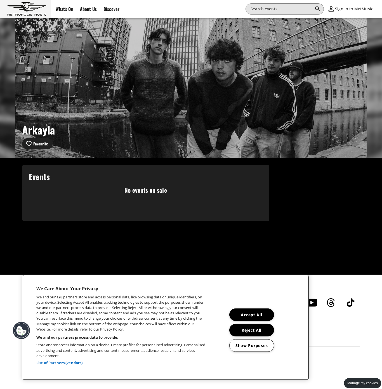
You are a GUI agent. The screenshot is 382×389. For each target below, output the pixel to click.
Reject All (251, 330)
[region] (165, 327)
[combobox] (281, 9)
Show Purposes (251, 345)
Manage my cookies (362, 383)
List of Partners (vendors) (59, 362)
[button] (25, 9)
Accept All (251, 314)
